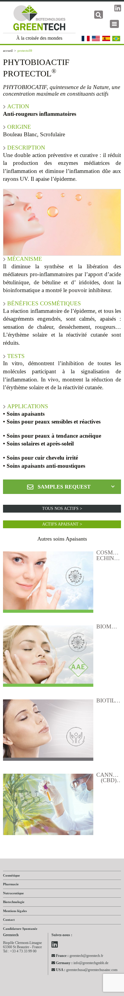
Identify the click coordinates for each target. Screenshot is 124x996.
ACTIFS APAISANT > (62, 524)
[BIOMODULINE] (48, 657)
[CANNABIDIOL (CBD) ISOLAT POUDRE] (48, 806)
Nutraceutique (13, 893)
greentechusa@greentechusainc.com (86, 970)
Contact (9, 919)
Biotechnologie (13, 902)
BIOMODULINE (108, 627)
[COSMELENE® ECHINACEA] (48, 583)
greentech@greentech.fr (79, 955)
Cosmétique (11, 875)
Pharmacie (11, 884)
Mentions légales (15, 911)
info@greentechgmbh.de (82, 963)
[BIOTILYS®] (48, 731)
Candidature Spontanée (20, 928)
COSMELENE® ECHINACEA (108, 555)
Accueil (8, 50)
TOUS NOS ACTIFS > (62, 508)
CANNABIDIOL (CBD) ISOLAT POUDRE (108, 778)
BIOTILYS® (108, 701)
